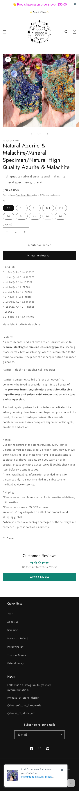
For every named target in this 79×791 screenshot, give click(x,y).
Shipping (12, 630)
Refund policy (15, 663)
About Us (12, 621)
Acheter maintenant (40, 255)
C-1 (35, 208)
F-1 (8, 216)
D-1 (48, 208)
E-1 (61, 208)
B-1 (22, 208)
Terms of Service (17, 655)
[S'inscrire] (60, 734)
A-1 (8, 208)
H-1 (35, 216)
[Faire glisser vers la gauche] (31, 134)
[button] (5, 32)
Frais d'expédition (24, 195)
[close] (62, 769)
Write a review (39, 577)
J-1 (60, 216)
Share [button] (10, 538)
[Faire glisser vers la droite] (48, 134)
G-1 (22, 216)
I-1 (49, 217)
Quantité (7, 224)
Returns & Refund (17, 638)
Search (11, 613)
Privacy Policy (15, 646)
